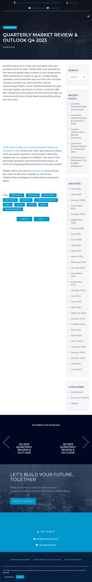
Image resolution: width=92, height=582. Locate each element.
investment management (46, 200)
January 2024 (78, 318)
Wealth (43, 204)
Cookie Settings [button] (9, 577)
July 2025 (76, 234)
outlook (19, 204)
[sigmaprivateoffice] (37, 545)
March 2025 (77, 256)
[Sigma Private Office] (13, 24)
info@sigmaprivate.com (38, 8)
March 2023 (77, 341)
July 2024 (76, 296)
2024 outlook (10, 200)
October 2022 (78, 358)
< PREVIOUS (24, 219)
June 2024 (76, 301)
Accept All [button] (20, 577)
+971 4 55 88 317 (73, 3)
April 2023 (76, 335)
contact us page (40, 170)
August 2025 (77, 228)
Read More (6, 572)
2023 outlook (16, 195)
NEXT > (41, 219)
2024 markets (49, 195)
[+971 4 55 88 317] (38, 532)
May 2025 (76, 245)
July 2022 (76, 363)
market (8, 204)
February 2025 (78, 262)
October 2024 (78, 290)
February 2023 (78, 347)
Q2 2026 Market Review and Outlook (79, 107)
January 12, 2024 (9, 47)
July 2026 (76, 189)
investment (26, 200)
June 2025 (76, 239)
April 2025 (76, 251)
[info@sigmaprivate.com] (34, 539)
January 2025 (78, 268)
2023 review (33, 195)
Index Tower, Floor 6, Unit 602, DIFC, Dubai (39, 3)
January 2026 (78, 200)
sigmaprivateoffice (55, 8)
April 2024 (76, 307)
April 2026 (76, 194)
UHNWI (31, 204)
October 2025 (78, 214)
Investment (77, 392)
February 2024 (78, 313)
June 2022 (76, 369)
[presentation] (6, 442)
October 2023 (78, 324)
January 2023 (78, 352)
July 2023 (76, 330)
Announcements (80, 398)
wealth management (13, 209)
